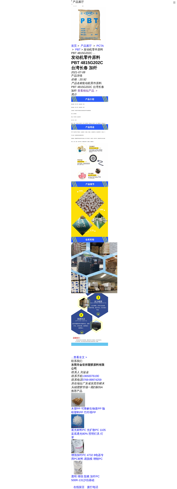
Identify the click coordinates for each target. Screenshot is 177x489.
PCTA (100, 45)
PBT (78, 49)
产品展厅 (86, 45)
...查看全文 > (79, 357)
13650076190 (90, 376)
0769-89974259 (91, 379)
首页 (74, 45)
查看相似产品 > (87, 90)
